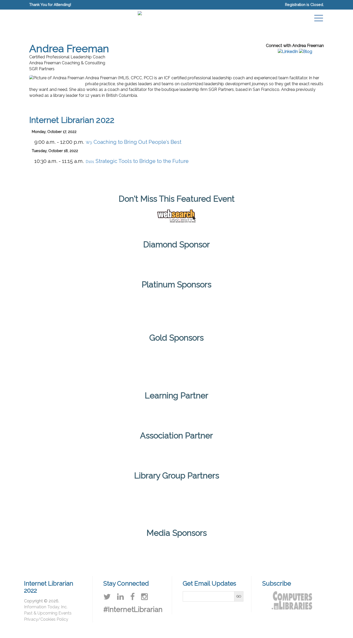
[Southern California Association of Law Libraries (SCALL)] (275, 500)
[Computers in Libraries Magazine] (116, 548)
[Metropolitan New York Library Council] (196, 500)
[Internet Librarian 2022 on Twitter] (107, 596)
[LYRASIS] (156, 500)
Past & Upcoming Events (48, 613)
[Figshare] (116, 362)
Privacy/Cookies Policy (46, 619)
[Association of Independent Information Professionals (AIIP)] (176, 450)
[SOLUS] (267, 307)
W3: (133, 142)
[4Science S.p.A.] (86, 307)
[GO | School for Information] (176, 362)
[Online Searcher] (236, 548)
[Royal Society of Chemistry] (207, 307)
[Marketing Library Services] (196, 548)
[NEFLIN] (236, 500)
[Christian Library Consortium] (77, 500)
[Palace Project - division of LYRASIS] (297, 362)
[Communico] (176, 259)
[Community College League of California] (116, 500)
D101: (137, 161)
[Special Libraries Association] (176, 410)
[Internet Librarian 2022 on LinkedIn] (120, 596)
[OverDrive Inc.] (237, 362)
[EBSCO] (55, 362)
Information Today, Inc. (45, 606)
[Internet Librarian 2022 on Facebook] (132, 596)
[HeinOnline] (146, 307)
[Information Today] (156, 548)
